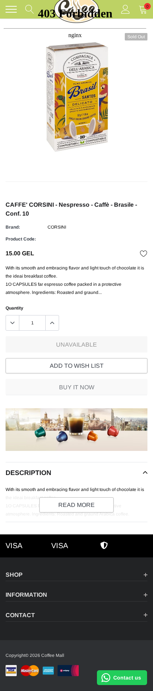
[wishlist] (143, 253)
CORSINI (57, 227)
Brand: (13, 227)
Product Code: (21, 239)
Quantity (14, 308)
